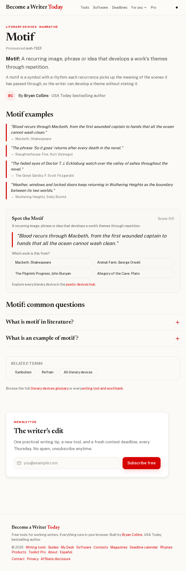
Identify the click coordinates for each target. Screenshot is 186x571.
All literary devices (78, 372)
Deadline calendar (144, 547)
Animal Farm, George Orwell (118, 262)
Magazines (118, 547)
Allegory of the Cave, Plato (118, 273)
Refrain (48, 372)
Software (100, 7)
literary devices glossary (50, 388)
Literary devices (21, 27)
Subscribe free (141, 463)
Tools (84, 7)
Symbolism (23, 372)
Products (19, 552)
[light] (176, 7)
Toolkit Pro (37, 552)
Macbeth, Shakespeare (33, 262)
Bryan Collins (132, 535)
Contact (18, 559)
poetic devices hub (80, 284)
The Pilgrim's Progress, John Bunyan (43, 273)
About (53, 552)
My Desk (67, 547)
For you (137, 7)
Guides (53, 547)
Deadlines (119, 7)
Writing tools (36, 547)
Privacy (33, 559)
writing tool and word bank (102, 388)
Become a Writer (34, 7)
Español (66, 552)
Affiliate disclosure (55, 559)
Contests (100, 547)
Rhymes (166, 547)
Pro (153, 7)
